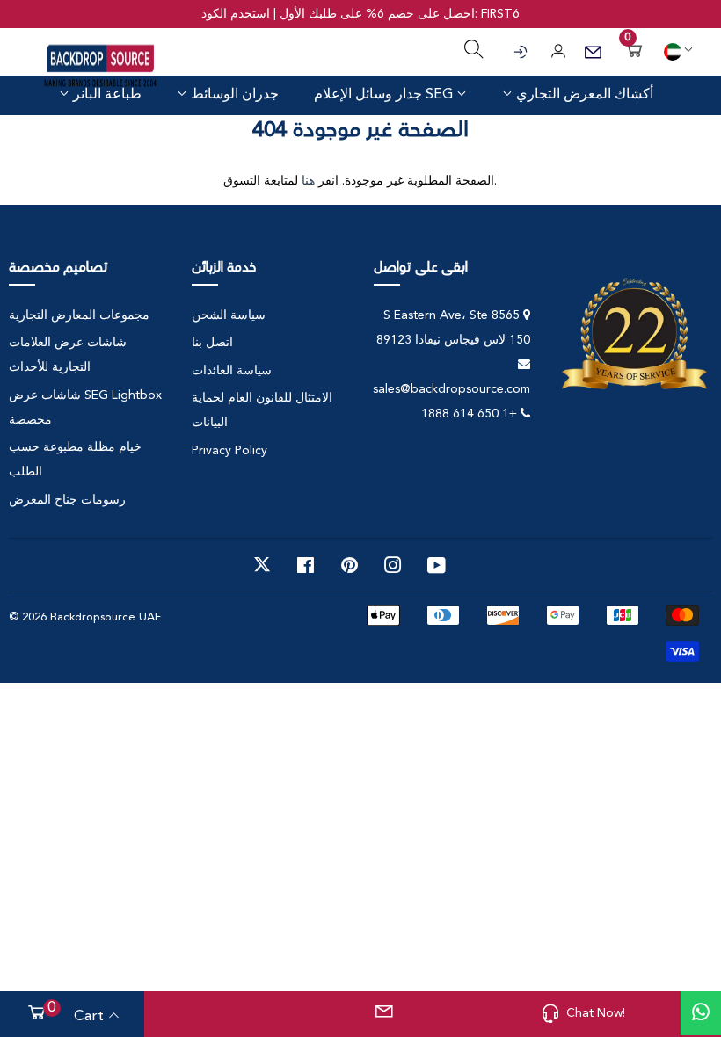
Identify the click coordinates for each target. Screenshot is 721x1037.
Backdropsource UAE (105, 617)
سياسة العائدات (232, 371)
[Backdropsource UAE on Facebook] (305, 565)
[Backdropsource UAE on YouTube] (436, 565)
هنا (308, 181)
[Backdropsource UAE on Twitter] (262, 565)
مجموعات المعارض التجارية (79, 315)
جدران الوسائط (233, 94)
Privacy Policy (229, 451)
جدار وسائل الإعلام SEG (385, 95)
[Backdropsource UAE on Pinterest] (349, 565)
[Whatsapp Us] (700, 1013)
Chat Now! (595, 1013)
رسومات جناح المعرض (67, 500)
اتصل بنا (212, 343)
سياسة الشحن (229, 315)
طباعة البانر (105, 94)
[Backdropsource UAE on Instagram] (393, 565)
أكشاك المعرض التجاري (583, 94)
